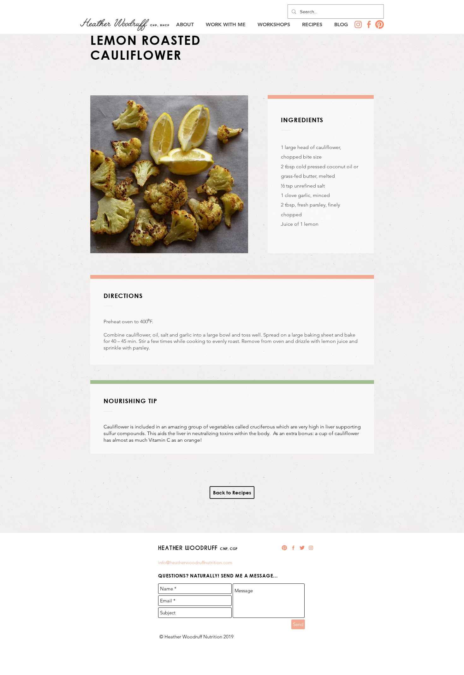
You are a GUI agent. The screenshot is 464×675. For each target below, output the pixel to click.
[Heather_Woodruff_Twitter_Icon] (302, 547)
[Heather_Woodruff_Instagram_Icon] (358, 24)
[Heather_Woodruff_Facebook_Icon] (369, 24)
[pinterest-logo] (379, 24)
